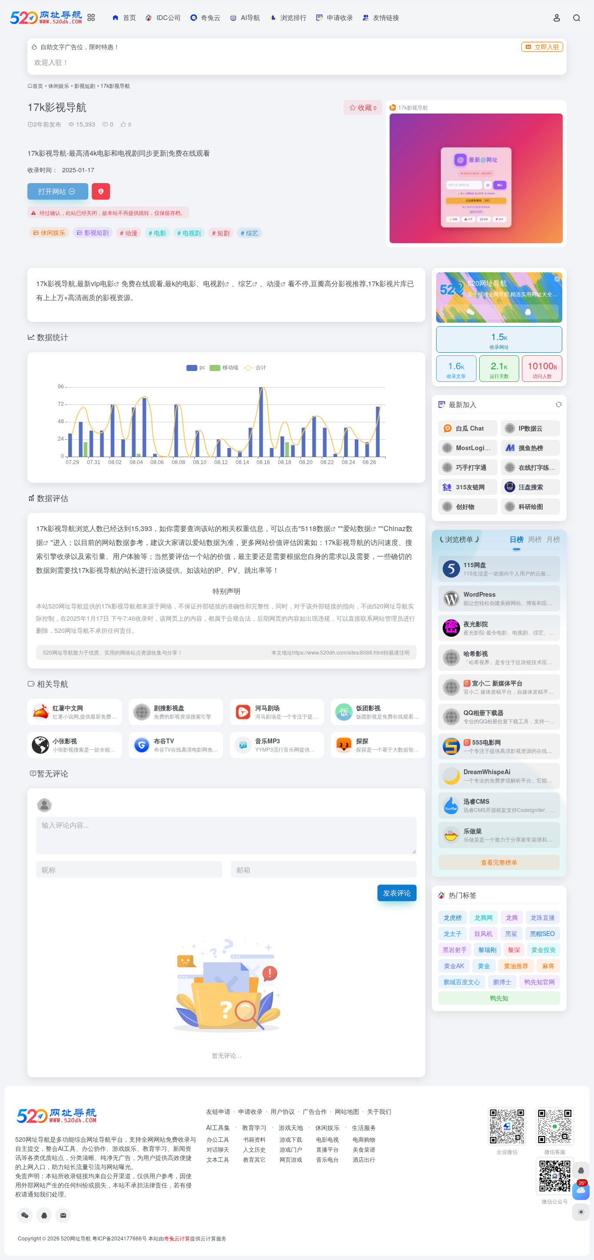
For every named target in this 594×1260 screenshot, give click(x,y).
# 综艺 (249, 232)
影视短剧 (84, 85)
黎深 (514, 949)
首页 (38, 85)
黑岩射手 (455, 949)
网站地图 (347, 1111)
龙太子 (453, 933)
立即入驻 (547, 46)
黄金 (484, 965)
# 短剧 (221, 232)
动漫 (273, 283)
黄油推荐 (516, 965)
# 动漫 (128, 232)
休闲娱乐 (58, 85)
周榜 (535, 539)
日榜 (517, 539)
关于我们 (379, 1111)
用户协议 (282, 1111)
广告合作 (315, 1111)
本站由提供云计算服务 (187, 1238)
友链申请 (218, 1111)
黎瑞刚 (487, 949)
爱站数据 (357, 528)
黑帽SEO (542, 933)
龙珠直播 (543, 917)
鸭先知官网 (539, 981)
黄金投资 (543, 949)
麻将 (548, 965)
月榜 (553, 539)
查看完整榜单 (499, 862)
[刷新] (558, 404)
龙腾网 (483, 917)
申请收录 (250, 1111)
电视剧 (213, 283)
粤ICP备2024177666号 (120, 1238)
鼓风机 (483, 933)
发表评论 (397, 893)
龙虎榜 (453, 917)
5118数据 (315, 528)
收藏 (367, 107)
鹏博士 (502, 981)
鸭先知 (499, 997)
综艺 (245, 283)
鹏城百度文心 (462, 981)
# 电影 (157, 232)
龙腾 (512, 917)
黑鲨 (511, 933)
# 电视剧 (189, 232)
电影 (107, 283)
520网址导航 (76, 1238)
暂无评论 (52, 773)
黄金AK (454, 965)
